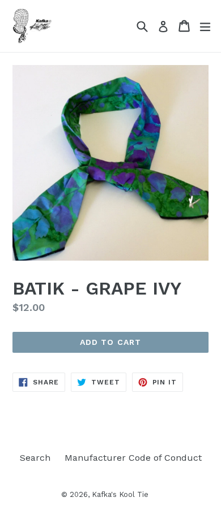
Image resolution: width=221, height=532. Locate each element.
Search (35, 457)
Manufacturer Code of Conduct (133, 457)
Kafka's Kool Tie (120, 494)
